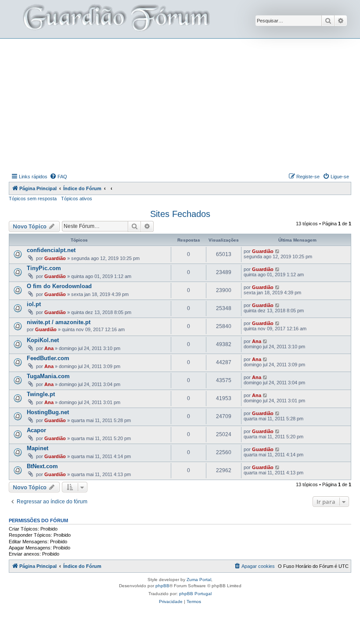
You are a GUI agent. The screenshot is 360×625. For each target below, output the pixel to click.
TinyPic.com (44, 268)
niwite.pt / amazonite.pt (58, 322)
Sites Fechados (180, 214)
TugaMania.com (48, 376)
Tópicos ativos (76, 198)
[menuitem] (58, 176)
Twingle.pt (41, 394)
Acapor (36, 430)
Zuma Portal (199, 579)
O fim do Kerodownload (59, 286)
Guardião (55, 258)
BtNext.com (42, 466)
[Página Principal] (115, 19)
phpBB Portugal (195, 593)
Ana (49, 348)
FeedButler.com (48, 358)
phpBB (162, 585)
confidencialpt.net (51, 250)
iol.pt (34, 304)
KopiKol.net (43, 340)
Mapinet (37, 448)
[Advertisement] (184, 104)
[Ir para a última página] (278, 251)
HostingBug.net (48, 412)
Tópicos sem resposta (33, 198)
